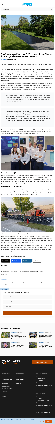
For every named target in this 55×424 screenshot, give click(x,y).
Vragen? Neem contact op (41, 362)
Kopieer (37, 260)
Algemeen (4, 59)
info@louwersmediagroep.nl (45, 385)
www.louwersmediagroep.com (45, 412)
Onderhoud (5, 377)
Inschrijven (27, 313)
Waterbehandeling (6, 386)
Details (42, 421)
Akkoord (48, 421)
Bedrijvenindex (20, 379)
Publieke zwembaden (5, 383)
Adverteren (19, 377)
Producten (4, 391)
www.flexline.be (32, 194)
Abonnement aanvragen (19, 383)
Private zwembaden (7, 379)
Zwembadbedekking (7, 388)
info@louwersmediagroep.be (45, 405)
